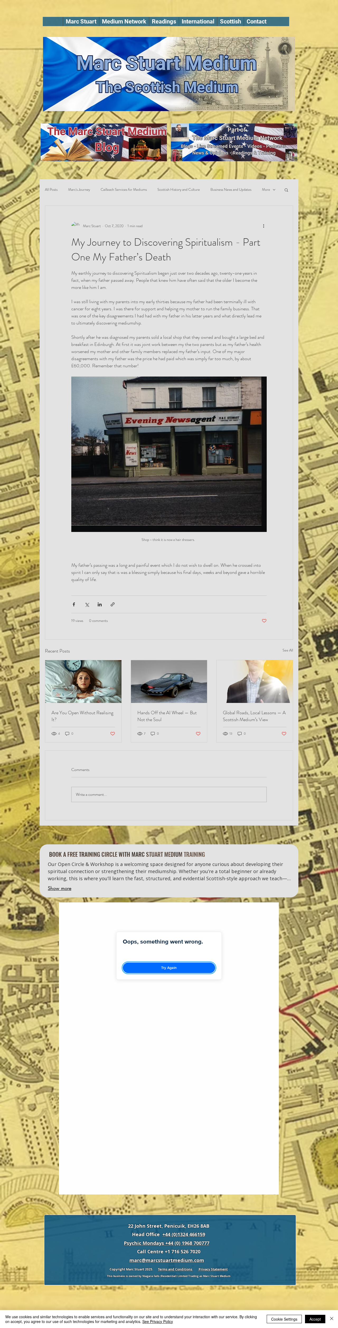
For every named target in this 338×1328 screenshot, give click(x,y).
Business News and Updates (230, 189)
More (266, 189)
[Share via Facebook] (73, 604)
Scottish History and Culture (178, 189)
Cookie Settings (284, 1319)
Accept (315, 1319)
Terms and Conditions (175, 1269)
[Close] (331, 1319)
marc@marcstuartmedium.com (166, 1260)
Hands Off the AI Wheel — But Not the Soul (167, 716)
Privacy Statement (213, 1269)
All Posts (51, 189)
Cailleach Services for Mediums (124, 189)
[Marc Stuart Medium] (255, 681)
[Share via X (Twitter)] (86, 604)
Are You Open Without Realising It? (82, 716)
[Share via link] (112, 604)
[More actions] (263, 226)
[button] (124, 21)
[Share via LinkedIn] (99, 604)
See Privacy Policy (157, 1321)
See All (288, 650)
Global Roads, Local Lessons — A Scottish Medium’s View (254, 716)
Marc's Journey (79, 189)
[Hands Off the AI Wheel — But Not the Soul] (169, 681)
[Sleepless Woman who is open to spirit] (83, 681)
